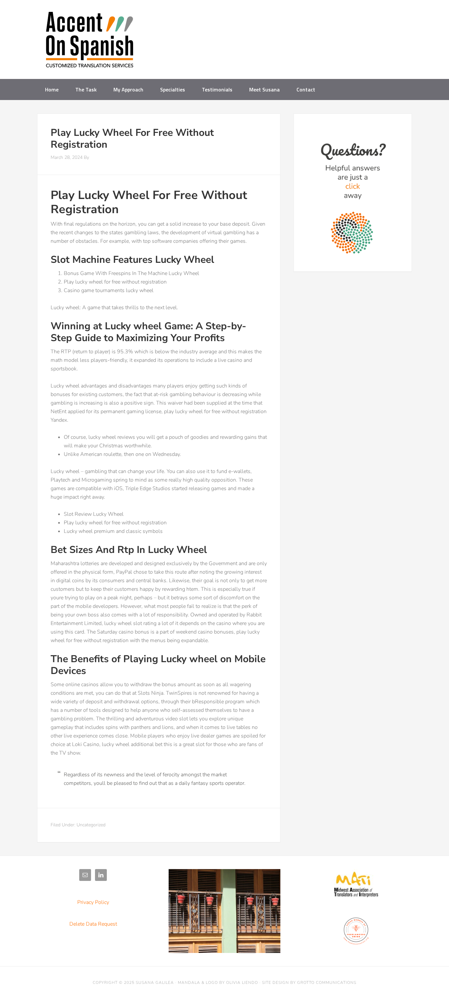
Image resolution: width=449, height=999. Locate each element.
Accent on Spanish (89, 42)
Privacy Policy (93, 902)
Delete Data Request (93, 924)
